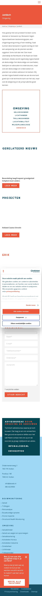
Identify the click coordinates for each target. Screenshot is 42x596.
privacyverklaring (13, 291)
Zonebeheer (7, 546)
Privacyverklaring (11, 591)
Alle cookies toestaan (21, 311)
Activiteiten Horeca (9, 540)
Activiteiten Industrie (10, 543)
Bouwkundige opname (10, 513)
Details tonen (30, 305)
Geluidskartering (8, 536)
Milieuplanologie (21, 124)
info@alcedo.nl (18, 446)
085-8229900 (16, 451)
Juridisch (21, 128)
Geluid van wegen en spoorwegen (15, 533)
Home (4, 26)
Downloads (24, 591)
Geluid (4, 503)
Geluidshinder (21, 112)
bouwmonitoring (12, 498)
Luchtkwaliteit (21, 121)
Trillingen (6, 506)
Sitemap (34, 591)
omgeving (8, 525)
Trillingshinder (21, 118)
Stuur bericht (16, 394)
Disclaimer (15, 589)
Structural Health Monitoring (13, 519)
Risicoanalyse (7, 509)
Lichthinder (21, 115)
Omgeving (11, 26)
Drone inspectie (8, 516)
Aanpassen (20, 317)
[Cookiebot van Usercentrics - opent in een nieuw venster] (31, 271)
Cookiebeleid (26, 589)
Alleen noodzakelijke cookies (21, 323)
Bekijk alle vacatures (14, 582)
